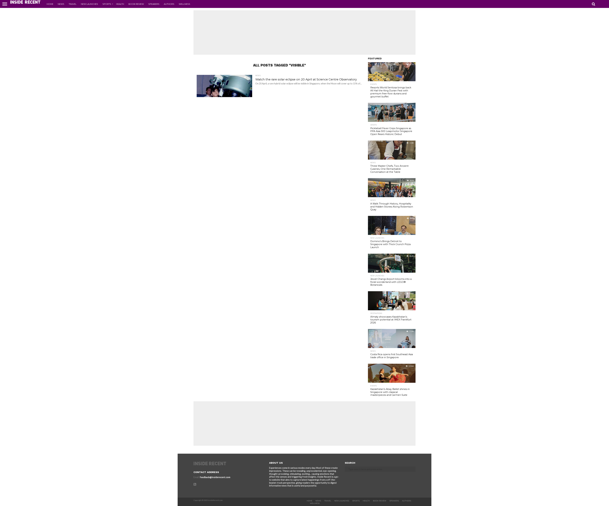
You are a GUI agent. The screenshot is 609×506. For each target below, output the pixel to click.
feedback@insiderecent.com (215, 477)
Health (120, 4)
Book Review (136, 4)
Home (50, 4)
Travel (72, 4)
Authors (169, 4)
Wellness (184, 4)
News (61, 4)
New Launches (89, 4)
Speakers (153, 4)
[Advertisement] (304, 32)
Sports (106, 4)
